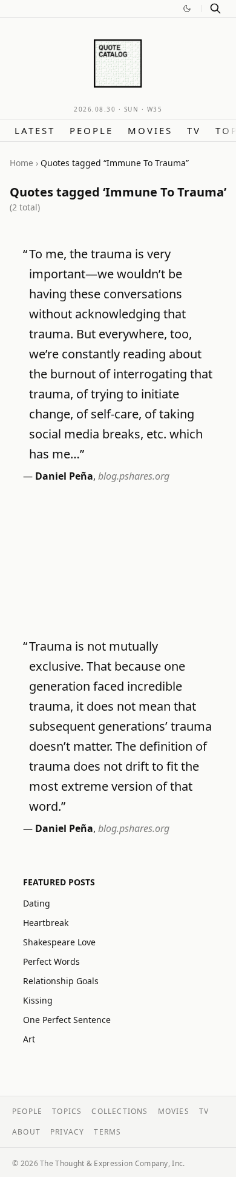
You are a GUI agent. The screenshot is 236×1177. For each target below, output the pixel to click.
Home (21, 163)
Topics (67, 1111)
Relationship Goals (61, 981)
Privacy (67, 1132)
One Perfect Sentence (67, 1019)
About (26, 1132)
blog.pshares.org (133, 476)
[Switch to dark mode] (187, 8)
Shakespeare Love (59, 942)
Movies (150, 130)
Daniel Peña (64, 476)
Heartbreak (45, 922)
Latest (35, 130)
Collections (119, 1111)
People (91, 130)
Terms (107, 1132)
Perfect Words (51, 961)
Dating (36, 903)
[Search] (215, 8)
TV (194, 130)
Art (29, 1039)
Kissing (38, 1000)
